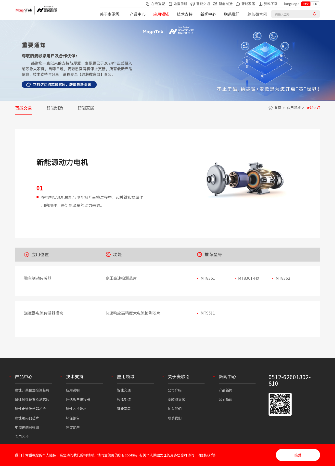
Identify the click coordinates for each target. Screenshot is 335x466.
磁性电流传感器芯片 (30, 408)
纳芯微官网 (257, 14)
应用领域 (161, 14)
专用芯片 (22, 436)
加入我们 (174, 408)
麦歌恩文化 (176, 399)
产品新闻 (225, 390)
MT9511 (208, 313)
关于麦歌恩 (109, 14)
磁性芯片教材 (76, 408)
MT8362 (283, 278)
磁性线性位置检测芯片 (32, 399)
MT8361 (208, 278)
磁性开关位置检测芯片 (32, 390)
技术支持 (185, 14)
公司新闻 (225, 399)
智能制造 (54, 108)
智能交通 (23, 108)
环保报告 (73, 418)
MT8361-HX (248, 278)
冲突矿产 (73, 427)
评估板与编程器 (78, 399)
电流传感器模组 (27, 427)
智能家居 (85, 108)
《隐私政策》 (207, 455)
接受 (298, 455)
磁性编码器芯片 (27, 418)
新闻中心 (208, 14)
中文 (306, 4)
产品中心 (137, 14)
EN (315, 4)
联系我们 (232, 14)
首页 (277, 107)
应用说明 (73, 390)
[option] (244, 184)
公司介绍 (174, 390)
